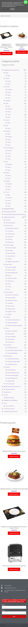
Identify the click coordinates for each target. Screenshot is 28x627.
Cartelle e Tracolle (12, 278)
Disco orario (10, 236)
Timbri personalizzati (9, 408)
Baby (8, 75)
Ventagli (9, 259)
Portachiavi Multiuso (12, 353)
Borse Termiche (11, 253)
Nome (3, 605)
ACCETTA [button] (12, 9)
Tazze (5, 403)
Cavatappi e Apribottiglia (13, 361)
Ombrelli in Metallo (12, 322)
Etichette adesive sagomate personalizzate (14, 214)
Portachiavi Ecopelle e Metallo (15, 350)
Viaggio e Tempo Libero (13, 261)
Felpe (7, 103)
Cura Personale (11, 256)
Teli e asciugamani (10, 383)
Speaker (9, 314)
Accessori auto (9, 225)
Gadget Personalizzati (9, 217)
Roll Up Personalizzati (9, 389)
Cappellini (8, 100)
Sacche (9, 284)
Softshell (8, 181)
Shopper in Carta (11, 311)
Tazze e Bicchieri (10, 406)
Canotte (8, 86)
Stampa (6, 395)
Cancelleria (10, 303)
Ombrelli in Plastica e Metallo (14, 325)
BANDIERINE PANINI (9, 209)
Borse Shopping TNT (12, 272)
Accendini (8, 220)
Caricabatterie (11, 234)
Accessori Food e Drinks (13, 358)
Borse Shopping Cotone (13, 372)
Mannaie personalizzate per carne (12, 386)
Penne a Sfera (10, 306)
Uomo (8, 84)
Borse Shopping (11, 370)
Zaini (8, 289)
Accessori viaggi (9, 245)
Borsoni (9, 275)
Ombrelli (8, 317)
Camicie (7, 78)
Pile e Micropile (9, 148)
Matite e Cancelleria (12, 331)
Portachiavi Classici (12, 347)
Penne (7, 328)
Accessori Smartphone (13, 228)
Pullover (8, 172)
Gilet (7, 125)
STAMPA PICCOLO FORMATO (11, 400)
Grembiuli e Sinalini (12, 364)
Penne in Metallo (11, 336)
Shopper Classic (11, 309)
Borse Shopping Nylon (12, 375)
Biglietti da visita (10, 397)
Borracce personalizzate (10, 211)
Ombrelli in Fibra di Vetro (13, 320)
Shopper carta (7, 392)
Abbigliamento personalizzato (11, 70)
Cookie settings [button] (5, 9)
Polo (7, 161)
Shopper (8, 367)
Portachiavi (8, 345)
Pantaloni (8, 131)
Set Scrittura (10, 342)
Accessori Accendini (10, 222)
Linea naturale (9, 292)
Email (3, 610)
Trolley (9, 286)
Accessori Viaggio (11, 247)
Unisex (9, 95)
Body (7, 73)
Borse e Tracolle (11, 270)
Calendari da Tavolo (12, 300)
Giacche (7, 120)
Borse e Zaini (9, 264)
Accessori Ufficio (11, 297)
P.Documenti (10, 242)
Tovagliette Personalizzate (10, 411)
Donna (9, 81)
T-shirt (7, 192)
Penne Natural (11, 339)
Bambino (9, 89)
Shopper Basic (10, 381)
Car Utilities (10, 231)
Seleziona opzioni (6, 53)
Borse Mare (10, 250)
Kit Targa (9, 239)
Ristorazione (9, 356)
